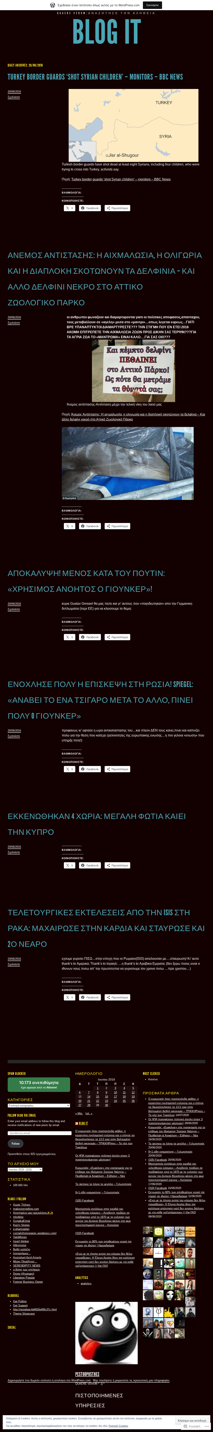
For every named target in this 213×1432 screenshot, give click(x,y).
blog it (106, 32)
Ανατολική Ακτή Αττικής (27, 1257)
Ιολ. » (88, 1113)
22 (97, 1101)
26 (133, 1101)
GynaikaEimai (21, 1220)
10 (115, 1092)
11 (124, 1092)
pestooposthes (87, 1374)
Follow (15, 1143)
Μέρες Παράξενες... (25, 1261)
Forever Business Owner (28, 1281)
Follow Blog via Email (22, 1115)
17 (115, 1096)
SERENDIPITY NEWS (26, 1265)
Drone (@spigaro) (23, 1273)
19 (133, 1096)
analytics (86, 1283)
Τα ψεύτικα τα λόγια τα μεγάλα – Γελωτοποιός (176, 1143)
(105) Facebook (157, 1159)
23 (106, 1101)
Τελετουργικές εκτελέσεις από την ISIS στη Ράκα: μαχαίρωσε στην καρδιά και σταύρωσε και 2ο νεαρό (106, 928)
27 (79, 1105)
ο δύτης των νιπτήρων (26, 1269)
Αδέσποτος (19, 1245)
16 (106, 1096)
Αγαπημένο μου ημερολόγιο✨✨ (33, 1212)
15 (97, 1096)
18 (124, 1096)
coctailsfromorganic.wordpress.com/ (35, 1233)
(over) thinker (21, 1241)
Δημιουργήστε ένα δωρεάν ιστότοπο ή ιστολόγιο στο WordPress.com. (50, 1380)
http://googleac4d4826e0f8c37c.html (35, 1309)
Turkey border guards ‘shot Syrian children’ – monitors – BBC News (95, 77)
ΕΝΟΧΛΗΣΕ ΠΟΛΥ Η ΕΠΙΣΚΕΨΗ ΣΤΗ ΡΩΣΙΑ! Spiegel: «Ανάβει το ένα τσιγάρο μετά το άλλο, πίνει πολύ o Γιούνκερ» (100, 700)
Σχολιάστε (14, 97)
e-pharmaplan (21, 1229)
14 (88, 1096)
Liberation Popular (24, 1277)
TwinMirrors (20, 1237)
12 (133, 1092)
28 (88, 1105)
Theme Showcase (24, 1313)
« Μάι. (79, 1113)
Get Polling (19, 1301)
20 (79, 1101)
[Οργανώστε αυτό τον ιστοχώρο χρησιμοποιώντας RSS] (76, 1123)
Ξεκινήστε (152, 5)
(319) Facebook (157, 1188)
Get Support (20, 1305)
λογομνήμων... (22, 1253)
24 (115, 1101)
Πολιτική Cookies (118, 1426)
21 (88, 1101)
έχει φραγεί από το (44, 1086)
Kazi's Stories (21, 1225)
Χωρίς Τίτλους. (22, 1204)
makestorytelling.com (26, 1208)
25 (124, 1101)
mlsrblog (18, 1217)
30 (106, 1105)
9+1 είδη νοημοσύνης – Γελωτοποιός (170, 1151)
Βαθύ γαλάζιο (21, 1249)
